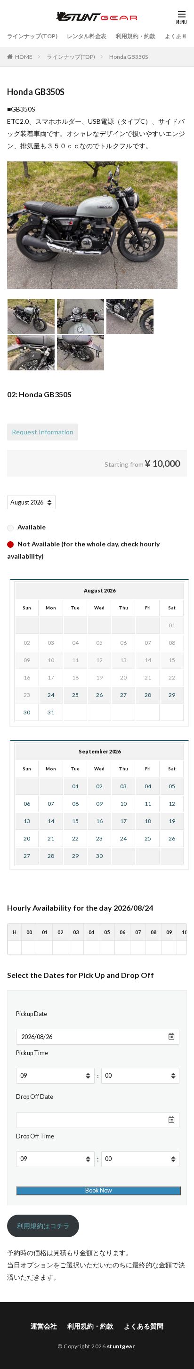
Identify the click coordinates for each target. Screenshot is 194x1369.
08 (75, 803)
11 (148, 803)
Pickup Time (32, 1053)
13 (27, 821)
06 (27, 803)
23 (99, 838)
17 (123, 821)
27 (123, 694)
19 (172, 821)
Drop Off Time (35, 1136)
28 (148, 694)
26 (99, 694)
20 (27, 838)
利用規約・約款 (135, 36)
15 (75, 821)
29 (172, 694)
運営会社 (44, 1326)
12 (172, 803)
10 (123, 803)
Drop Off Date (34, 1096)
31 (51, 712)
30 (27, 712)
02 (99, 786)
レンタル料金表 (86, 36)
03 (123, 786)
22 (75, 838)
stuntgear (121, 1346)
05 (172, 786)
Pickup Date (31, 1013)
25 (75, 694)
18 (148, 821)
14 (51, 821)
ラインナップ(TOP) (32, 36)
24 (51, 694)
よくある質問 (143, 1326)
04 (148, 786)
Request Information (42, 432)
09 (99, 803)
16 (99, 821)
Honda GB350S (128, 56)
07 (51, 803)
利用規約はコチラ (43, 1226)
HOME (23, 56)
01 (75, 786)
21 (51, 838)
